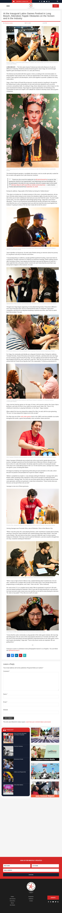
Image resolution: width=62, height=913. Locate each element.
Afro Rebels (12, 905)
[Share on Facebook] (8, 656)
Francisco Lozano (9, 23)
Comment (6, 671)
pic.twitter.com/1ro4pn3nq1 (37, 185)
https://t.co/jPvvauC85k (23, 185)
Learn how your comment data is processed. (38, 722)
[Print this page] (24, 656)
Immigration (31, 896)
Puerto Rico (12, 900)
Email (5, 702)
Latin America (12, 898)
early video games (26, 416)
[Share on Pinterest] (20, 656)
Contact (31, 900)
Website (5, 709)
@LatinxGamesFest (41, 179)
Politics (12, 896)
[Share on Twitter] (12, 656)
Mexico (12, 903)
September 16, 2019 (32, 186)
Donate (53, 897)
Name (5, 694)
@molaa (13, 185)
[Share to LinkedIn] (16, 656)
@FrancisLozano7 (14, 650)
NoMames (31, 898)
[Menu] (8, 6)
